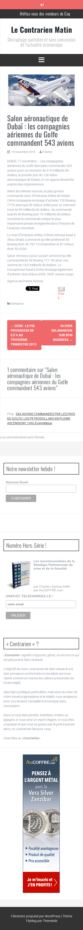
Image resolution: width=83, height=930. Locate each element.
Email (61, 296)
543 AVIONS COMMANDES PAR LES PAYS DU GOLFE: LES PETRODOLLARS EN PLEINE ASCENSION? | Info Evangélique (41, 418)
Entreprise (17, 303)
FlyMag (31, 921)
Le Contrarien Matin (41, 29)
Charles (47, 152)
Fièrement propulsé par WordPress (36, 916)
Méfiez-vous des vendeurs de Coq (45, 14)
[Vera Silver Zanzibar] (41, 824)
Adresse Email (17, 482)
